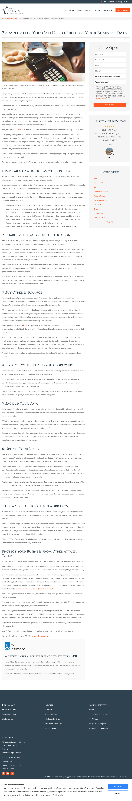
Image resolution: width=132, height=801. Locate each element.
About (88, 10)
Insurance (69, 10)
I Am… (79, 10)
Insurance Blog (13, 18)
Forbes (18, 130)
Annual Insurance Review (98, 728)
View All (110, 222)
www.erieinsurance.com (41, 636)
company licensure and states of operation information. (35, 589)
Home (4, 18)
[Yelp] (12, 773)
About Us (48, 709)
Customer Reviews (52, 719)
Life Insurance (7, 719)
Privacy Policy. (101, 98)
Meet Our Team (51, 714)
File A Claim (93, 719)
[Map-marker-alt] (3, 773)
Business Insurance (9, 714)
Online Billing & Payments (98, 714)
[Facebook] (7, 773)
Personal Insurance (9, 709)
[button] (108, 157)
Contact (108, 10)
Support (97, 10)
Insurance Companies (53, 724)
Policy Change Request (97, 724)
